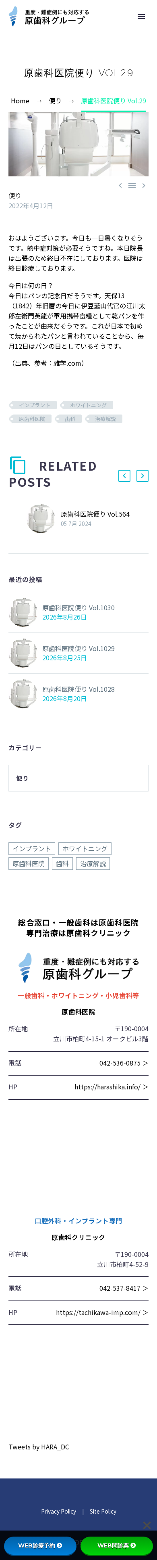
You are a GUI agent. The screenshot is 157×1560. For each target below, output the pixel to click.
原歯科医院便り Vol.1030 (78, 607)
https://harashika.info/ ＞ (111, 1086)
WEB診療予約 (36, 1545)
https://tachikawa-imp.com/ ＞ (102, 1312)
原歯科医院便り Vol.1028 (78, 689)
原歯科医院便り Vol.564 (95, 514)
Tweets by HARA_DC (38, 1446)
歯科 (70, 419)
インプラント (34, 405)
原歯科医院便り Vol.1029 (78, 648)
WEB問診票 (113, 1545)
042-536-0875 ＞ (124, 1063)
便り (14, 195)
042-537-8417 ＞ (124, 1288)
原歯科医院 (32, 419)
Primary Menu (141, 16)
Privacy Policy (58, 1511)
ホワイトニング (88, 405)
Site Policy (102, 1511)
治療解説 (105, 419)
